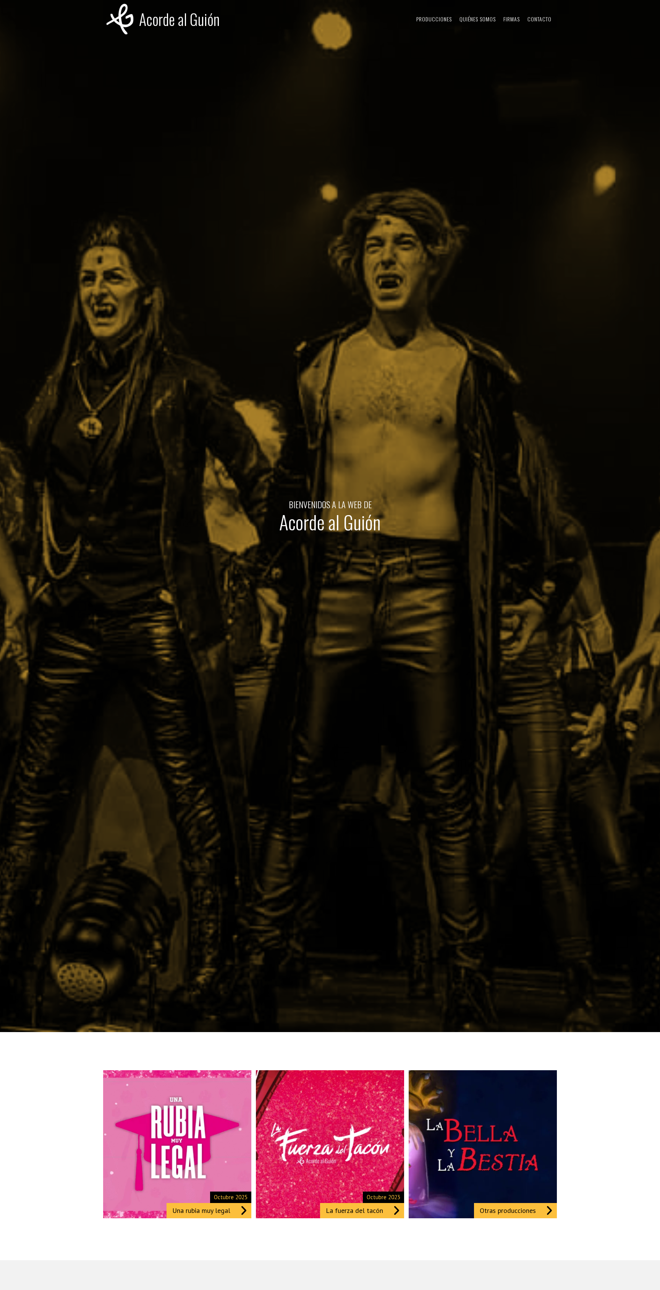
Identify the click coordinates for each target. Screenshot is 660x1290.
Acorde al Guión (179, 19)
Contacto (539, 19)
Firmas (511, 19)
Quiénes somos (477, 19)
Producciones (434, 19)
